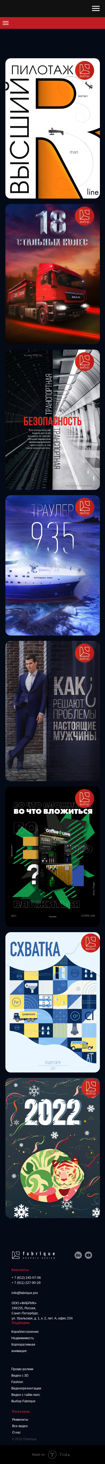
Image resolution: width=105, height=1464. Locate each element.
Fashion (17, 1382)
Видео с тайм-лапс (25, 1395)
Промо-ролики (22, 1369)
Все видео (20, 1426)
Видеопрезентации (26, 1388)
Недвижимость (22, 1338)
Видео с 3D (20, 1375)
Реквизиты (20, 1420)
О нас (16, 1432)
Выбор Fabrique (23, 1401)
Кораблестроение (25, 1332)
